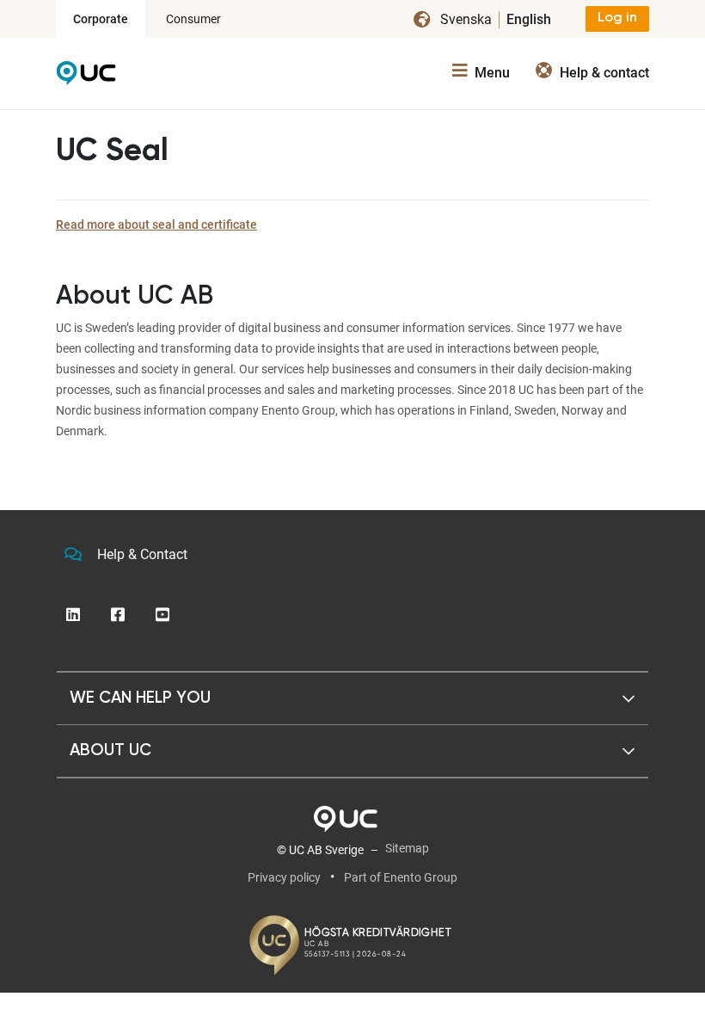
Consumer (193, 19)
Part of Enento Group (400, 877)
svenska (466, 19)
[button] (352, 698)
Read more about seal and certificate (156, 224)
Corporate (100, 19)
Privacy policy (284, 877)
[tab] (352, 698)
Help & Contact (142, 554)
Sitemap (407, 848)
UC (86, 77)
